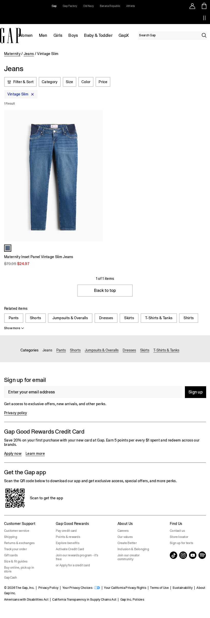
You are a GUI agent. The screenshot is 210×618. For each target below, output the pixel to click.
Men (43, 35)
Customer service (16, 531)
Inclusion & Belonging (133, 549)
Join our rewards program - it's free (77, 557)
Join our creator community (129, 557)
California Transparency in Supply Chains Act (84, 599)
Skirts (129, 318)
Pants (14, 318)
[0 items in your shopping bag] (204, 6)
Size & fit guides (15, 561)
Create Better (127, 543)
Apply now (13, 453)
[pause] (204, 18)
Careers (123, 531)
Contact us (177, 531)
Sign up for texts (181, 543)
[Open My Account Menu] (192, 6)
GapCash (10, 577)
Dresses (106, 318)
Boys (73, 35)
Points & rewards (68, 537)
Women (25, 35)
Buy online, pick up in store (19, 569)
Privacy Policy (48, 588)
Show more (12, 328)
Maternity (12, 54)
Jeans (29, 54)
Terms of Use (159, 588)
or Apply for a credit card (73, 565)
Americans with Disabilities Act (26, 599)
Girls (58, 35)
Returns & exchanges (19, 543)
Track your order (15, 549)
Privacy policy (15, 413)
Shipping (10, 537)
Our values (125, 537)
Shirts (189, 318)
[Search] (204, 35)
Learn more (35, 453)
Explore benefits (67, 543)
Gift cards (11, 555)
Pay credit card (66, 531)
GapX (124, 35)
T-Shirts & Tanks (158, 318)
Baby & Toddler (98, 35)
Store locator (179, 537)
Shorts (35, 318)
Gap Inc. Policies (132, 599)
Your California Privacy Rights (125, 588)
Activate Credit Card (70, 549)
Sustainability (182, 588)
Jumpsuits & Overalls (70, 318)
